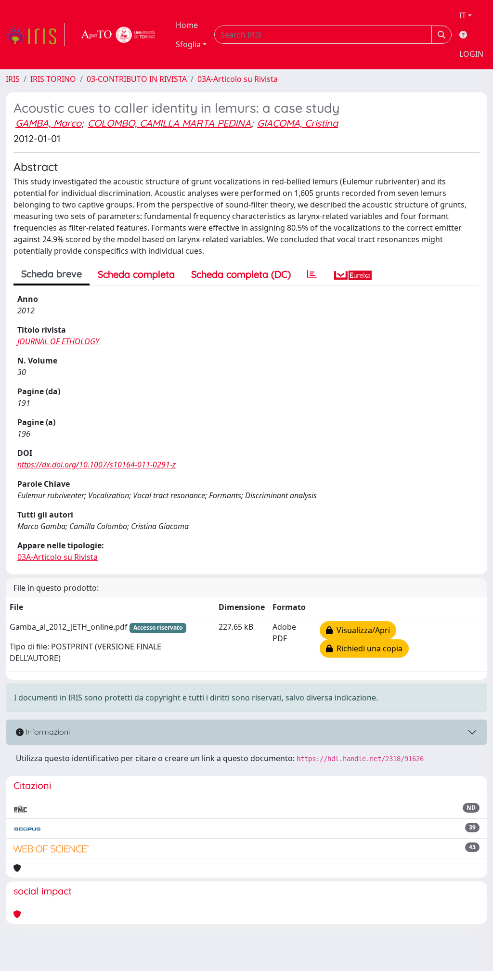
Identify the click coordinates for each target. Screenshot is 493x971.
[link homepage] (35, 34)
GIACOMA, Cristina (297, 123)
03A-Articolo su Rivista (237, 79)
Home (187, 25)
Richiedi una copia (367, 648)
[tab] (312, 274)
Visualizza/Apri (361, 630)
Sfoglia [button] (188, 44)
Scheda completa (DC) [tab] (241, 274)
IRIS (13, 79)
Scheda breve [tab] (51, 274)
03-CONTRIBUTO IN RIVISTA (137, 79)
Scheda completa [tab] (136, 274)
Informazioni (47, 732)
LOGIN (471, 54)
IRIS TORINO (53, 79)
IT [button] (462, 15)
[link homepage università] (118, 34)
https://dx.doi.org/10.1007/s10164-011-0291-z (96, 464)
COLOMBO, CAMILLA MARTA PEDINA (169, 123)
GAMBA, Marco (48, 123)
